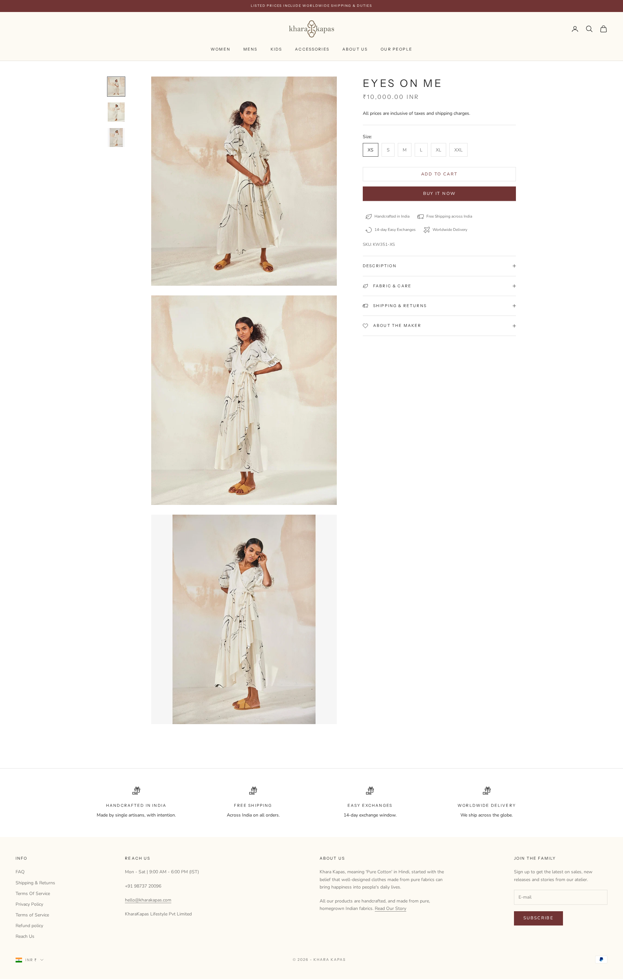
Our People (396, 49)
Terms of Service (32, 915)
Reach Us (25, 936)
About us (355, 49)
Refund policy (29, 926)
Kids (276, 49)
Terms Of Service (33, 893)
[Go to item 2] (116, 112)
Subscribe (538, 918)
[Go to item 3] (116, 137)
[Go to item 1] (116, 87)
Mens (250, 49)
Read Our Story (390, 908)
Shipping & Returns (35, 883)
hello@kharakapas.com (148, 900)
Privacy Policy (29, 904)
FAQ (20, 872)
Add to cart (439, 174)
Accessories (312, 49)
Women (220, 49)
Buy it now (439, 194)
